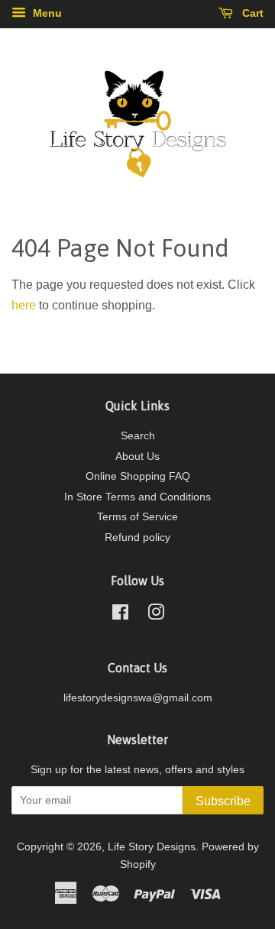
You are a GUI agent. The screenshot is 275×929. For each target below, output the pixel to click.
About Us (137, 456)
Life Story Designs (152, 847)
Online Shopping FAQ (138, 476)
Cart (251, 13)
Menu (46, 13)
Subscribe (223, 801)
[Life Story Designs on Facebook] (120, 615)
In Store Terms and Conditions (137, 497)
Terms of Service (137, 517)
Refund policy (137, 537)
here (23, 305)
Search (138, 436)
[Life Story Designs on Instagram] (155, 615)
